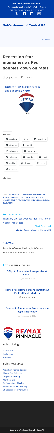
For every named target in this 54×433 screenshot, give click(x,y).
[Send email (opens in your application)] (38, 13)
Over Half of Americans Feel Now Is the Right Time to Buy (27, 310)
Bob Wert (8, 243)
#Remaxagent (26, 194)
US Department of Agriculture (15, 390)
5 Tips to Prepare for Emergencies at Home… (27, 273)
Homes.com (8, 350)
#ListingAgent (13, 194)
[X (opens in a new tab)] (17, 13)
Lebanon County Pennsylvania (16, 200)
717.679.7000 (17, 10)
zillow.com (8, 203)
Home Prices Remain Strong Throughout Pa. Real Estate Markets (27, 291)
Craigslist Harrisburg (11, 376)
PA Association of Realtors (14, 383)
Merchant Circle (9, 380)
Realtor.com (8, 354)
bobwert (6, 197)
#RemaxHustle (39, 194)
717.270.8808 (37, 10)
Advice (28, 77)
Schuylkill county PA (40, 200)
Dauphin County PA (19, 197)
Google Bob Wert (36, 197)
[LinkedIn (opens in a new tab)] (31, 13)
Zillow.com (7, 357)
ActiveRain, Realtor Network (15, 370)
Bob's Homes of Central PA (24, 25)
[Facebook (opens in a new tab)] (24, 13)
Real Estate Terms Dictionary (15, 386)
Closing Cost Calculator (13, 373)
